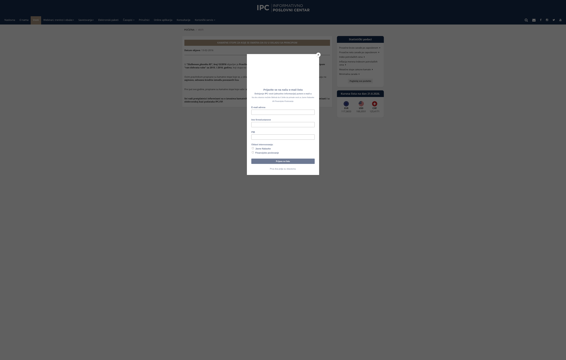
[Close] (318, 55)
